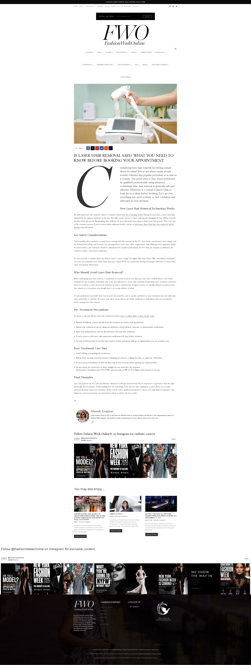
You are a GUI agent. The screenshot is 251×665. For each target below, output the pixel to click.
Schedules (159, 52)
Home (75, 6)
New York (89, 6)
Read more (80, 536)
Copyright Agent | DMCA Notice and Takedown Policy (107, 649)
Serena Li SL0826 (116, 514)
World (112, 516)
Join (81, 6)
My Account (126, 6)
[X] (176, 6)
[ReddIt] (106, 148)
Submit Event (146, 52)
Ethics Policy (155, 649)
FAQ (136, 65)
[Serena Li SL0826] (125, 504)
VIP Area (88, 52)
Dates (133, 52)
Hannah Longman (102, 411)
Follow (174, 439)
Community (87, 65)
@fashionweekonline (89, 438)
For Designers (124, 65)
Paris (113, 6)
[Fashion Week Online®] (125, 35)
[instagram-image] (91, 461)
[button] (175, 49)
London (100, 6)
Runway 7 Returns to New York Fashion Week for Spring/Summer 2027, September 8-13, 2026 (161, 516)
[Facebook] (169, 6)
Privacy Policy (157, 653)
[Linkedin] (102, 148)
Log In (135, 6)
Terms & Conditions (145, 653)
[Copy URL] (111, 148)
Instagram (136, 607)
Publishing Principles (145, 649)
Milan (107, 6)
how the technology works (132, 215)
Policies (125, 649)
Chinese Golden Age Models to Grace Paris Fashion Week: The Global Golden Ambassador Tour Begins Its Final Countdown (89, 516)
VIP (118, 6)
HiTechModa (125, 77)
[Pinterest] (97, 148)
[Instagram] (173, 6)
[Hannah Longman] (82, 416)
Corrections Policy (133, 649)
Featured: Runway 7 (160, 65)
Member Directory (105, 65)
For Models (121, 52)
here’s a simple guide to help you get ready (137, 316)
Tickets (108, 52)
